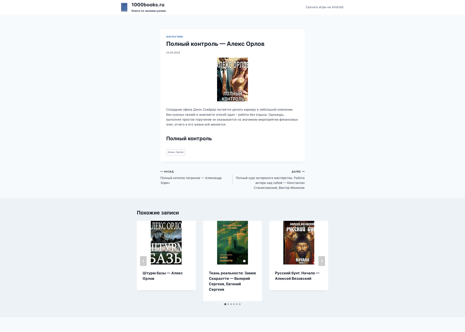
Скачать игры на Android (324, 7)
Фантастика (174, 36)
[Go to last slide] (143, 261)
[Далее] (321, 261)
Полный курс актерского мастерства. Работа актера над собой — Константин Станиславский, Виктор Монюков (270, 180)
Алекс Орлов (175, 152)
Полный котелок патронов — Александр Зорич (191, 177)
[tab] (225, 304)
